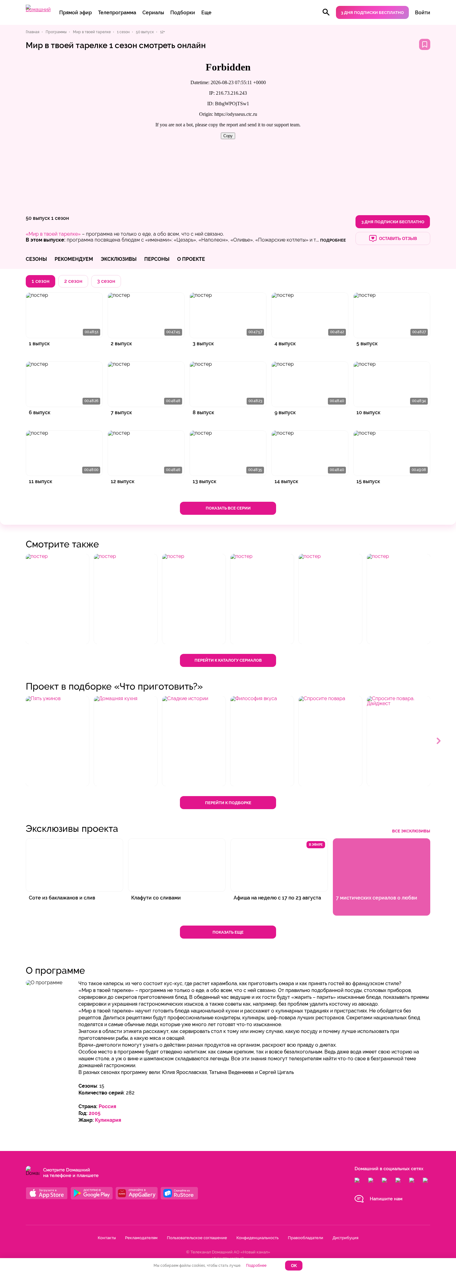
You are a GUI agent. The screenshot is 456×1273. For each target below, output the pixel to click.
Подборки (182, 13)
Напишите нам (386, 1199)
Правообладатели (305, 1237)
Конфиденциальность (257, 1237)
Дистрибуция (345, 1237)
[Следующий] (439, 741)
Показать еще (228, 932)
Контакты (107, 1237)
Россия (107, 1106)
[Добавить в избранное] (424, 44)
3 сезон (106, 281)
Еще (206, 13)
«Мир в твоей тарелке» (53, 234)
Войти (422, 13)
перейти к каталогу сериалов (228, 660)
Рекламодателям (141, 1237)
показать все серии (228, 508)
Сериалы (153, 13)
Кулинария (108, 1120)
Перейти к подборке (228, 802)
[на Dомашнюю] (38, 9)
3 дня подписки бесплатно (372, 12)
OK (294, 1265)
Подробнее (256, 1265)
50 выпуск (38, 218)
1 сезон (60, 218)
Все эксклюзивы (411, 831)
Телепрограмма (117, 13)
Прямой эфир (75, 13)
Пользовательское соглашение (197, 1237)
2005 (95, 1113)
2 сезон (73, 281)
